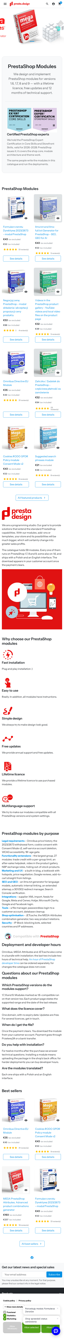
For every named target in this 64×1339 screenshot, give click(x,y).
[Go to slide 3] (38, 41)
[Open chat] (56, 1331)
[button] (47, 3)
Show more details (15, 1307)
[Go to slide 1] (25, 41)
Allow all (50, 1327)
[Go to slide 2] (32, 41)
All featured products (32, 497)
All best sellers (32, 1243)
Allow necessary (12, 1327)
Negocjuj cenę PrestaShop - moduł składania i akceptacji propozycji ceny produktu (15, 308)
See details (16, 258)
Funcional (11, 1312)
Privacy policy (25, 1300)
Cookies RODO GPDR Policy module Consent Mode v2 (15, 460)
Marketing (11, 1319)
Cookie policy (9, 1300)
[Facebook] (32, 1257)
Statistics (11, 1315)
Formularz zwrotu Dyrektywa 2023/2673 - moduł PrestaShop (15, 230)
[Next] (59, 26)
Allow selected (31, 1327)
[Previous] (5, 26)
